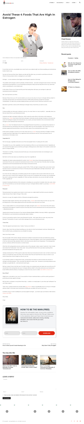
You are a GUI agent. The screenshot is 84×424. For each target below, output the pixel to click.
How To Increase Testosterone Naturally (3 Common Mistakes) (47, 367)
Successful (60, 2)
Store (73, 2)
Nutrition (11, 11)
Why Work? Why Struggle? (49, 345)
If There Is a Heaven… (74, 87)
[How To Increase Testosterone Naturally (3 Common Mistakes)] (48, 360)
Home (4, 11)
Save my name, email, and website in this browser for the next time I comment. (20, 395)
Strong (51, 2)
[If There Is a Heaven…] (64, 89)
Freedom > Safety (73, 58)
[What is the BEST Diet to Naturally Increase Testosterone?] (11, 360)
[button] (79, 2)
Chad (6, 62)
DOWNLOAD (46, 333)
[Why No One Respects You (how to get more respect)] (64, 64)
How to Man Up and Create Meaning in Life (14, 345)
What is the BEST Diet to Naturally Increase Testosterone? (10, 367)
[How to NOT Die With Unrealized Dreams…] (64, 72)
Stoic (67, 2)
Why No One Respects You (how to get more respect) (74, 64)
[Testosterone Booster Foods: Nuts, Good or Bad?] (29, 360)
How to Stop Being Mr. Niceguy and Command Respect (74, 81)
